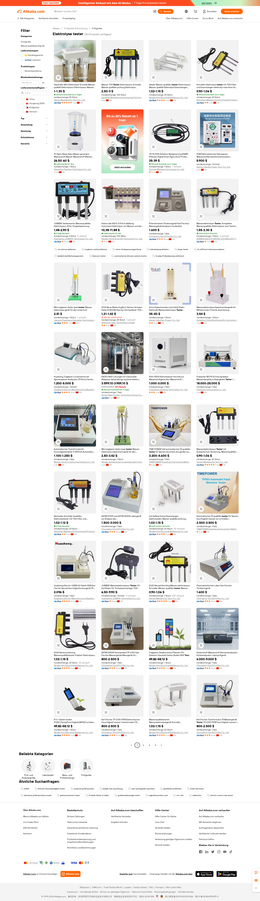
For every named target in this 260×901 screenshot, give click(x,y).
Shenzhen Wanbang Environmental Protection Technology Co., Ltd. (218, 100)
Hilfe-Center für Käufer (165, 816)
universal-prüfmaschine (84, 789)
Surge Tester (183, 249)
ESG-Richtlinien (30, 828)
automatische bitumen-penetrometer (131, 256)
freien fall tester (197, 789)
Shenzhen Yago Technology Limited (118, 322)
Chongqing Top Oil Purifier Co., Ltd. (165, 236)
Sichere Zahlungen (76, 816)
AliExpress (84, 887)
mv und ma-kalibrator (67, 249)
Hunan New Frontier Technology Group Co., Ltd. (122, 395)
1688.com (96, 887)
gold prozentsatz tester (70, 795)
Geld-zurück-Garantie (77, 822)
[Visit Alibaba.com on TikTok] (231, 852)
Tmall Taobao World (113, 887)
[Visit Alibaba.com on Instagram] (219, 852)
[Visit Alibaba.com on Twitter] (213, 852)
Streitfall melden (162, 828)
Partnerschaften (206, 839)
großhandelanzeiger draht (129, 795)
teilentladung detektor (159, 249)
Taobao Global (139, 887)
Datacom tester (99, 256)
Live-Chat (159, 822)
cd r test (180, 795)
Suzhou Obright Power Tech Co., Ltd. (213, 167)
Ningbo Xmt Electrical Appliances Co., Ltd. (168, 97)
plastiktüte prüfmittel (172, 789)
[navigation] (34, 387)
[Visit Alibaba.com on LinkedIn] (207, 852)
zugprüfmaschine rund (158, 795)
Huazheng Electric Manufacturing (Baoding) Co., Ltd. (75, 389)
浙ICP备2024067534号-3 (207, 896)
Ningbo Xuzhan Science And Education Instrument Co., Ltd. (122, 462)
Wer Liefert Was (173, 887)
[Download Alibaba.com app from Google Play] (227, 874)
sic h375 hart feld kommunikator (210, 249)
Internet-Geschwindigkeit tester (51, 789)
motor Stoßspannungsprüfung (128, 249)
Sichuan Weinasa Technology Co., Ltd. (166, 169)
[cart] (196, 12)
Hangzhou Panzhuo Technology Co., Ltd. (72, 169)
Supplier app (126, 874)
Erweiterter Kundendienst (79, 833)
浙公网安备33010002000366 (179, 896)
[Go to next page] (161, 745)
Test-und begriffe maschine (143, 789)
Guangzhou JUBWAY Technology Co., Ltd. (73, 239)
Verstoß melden (162, 845)
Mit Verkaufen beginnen (210, 822)
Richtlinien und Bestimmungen (81, 847)
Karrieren (27, 833)
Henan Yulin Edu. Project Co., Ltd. (164, 320)
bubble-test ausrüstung (113, 789)
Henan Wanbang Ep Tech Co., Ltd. (69, 100)
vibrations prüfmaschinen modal (37, 795)
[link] (256, 872)
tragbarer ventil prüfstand (96, 249)
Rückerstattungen (163, 833)
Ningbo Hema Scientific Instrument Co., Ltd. (121, 239)
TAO (151, 887)
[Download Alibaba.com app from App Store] (204, 874)
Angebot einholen (119, 822)
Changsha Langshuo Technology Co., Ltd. (168, 389)
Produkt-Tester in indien (99, 795)
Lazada (127, 887)
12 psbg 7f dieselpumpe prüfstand (169, 256)
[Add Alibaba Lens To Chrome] (70, 874)
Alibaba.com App (184, 874)
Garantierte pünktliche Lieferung (82, 828)
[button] (154, 11)
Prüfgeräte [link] (97, 28)
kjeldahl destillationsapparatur (71, 256)
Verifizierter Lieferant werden (212, 833)
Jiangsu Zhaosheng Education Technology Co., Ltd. (75, 320)
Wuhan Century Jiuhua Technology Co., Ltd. (74, 462)
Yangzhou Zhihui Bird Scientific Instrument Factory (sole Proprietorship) (218, 320)
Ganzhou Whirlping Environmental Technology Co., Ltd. (122, 97)
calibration (196, 795)
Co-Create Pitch (31, 822)
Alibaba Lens (29, 874)
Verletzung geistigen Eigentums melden (173, 839)
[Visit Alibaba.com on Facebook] (201, 852)
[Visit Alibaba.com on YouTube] (225, 852)
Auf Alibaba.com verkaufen (211, 816)
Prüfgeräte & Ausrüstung (75, 28)
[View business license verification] (157, 896)
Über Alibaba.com (32, 810)
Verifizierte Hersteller (121, 816)
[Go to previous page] (131, 745)
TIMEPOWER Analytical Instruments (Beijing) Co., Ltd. (170, 462)
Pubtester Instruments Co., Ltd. (211, 389)
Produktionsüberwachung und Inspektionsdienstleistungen (81, 840)
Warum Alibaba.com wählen (36, 816)
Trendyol (159, 887)
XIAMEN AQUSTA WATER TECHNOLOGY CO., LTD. (218, 239)
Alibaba (56, 28)
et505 (26, 789)
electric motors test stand (221, 795)
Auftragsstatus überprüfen (211, 828)
